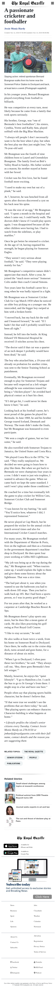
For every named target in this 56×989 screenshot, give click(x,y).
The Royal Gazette (33, 751)
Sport (12, 916)
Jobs (35, 905)
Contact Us (14, 942)
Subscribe (14, 947)
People (33, 757)
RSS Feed (39, 967)
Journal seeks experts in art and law (33, 807)
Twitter (14, 967)
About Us (13, 937)
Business (13, 910)
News (12, 905)
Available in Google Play (25, 852)
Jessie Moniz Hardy (14, 28)
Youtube (38, 962)
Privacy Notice (39, 946)
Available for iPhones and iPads (27, 845)
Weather (37, 916)
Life (11, 921)
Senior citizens (15, 757)
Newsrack (37, 926)
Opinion (13, 926)
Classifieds (38, 910)
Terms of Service (40, 952)
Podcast (38, 972)
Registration (38, 941)
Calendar (37, 921)
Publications (13, 763)
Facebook (15, 962)
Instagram (15, 972)
